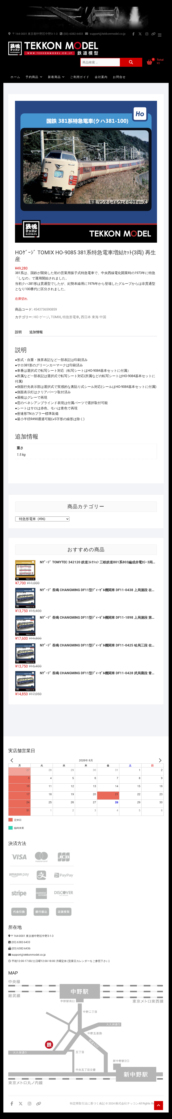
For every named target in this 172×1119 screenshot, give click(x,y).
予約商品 (32, 77)
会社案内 (101, 77)
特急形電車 (70, 317)
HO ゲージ (41, 317)
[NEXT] (159, 760)
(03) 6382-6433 (20, 942)
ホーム (15, 77)
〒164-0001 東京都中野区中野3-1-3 (35, 33)
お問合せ (119, 77)
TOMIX (56, 317)
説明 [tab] (18, 332)
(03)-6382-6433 (73, 33)
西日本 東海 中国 (93, 317)
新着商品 (54, 77)
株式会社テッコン (127, 1103)
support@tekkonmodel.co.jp (107, 33)
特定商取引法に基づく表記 (87, 1103)
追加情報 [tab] (36, 332)
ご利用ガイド (79, 77)
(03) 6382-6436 (20, 948)
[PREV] (12, 760)
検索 (131, 62)
